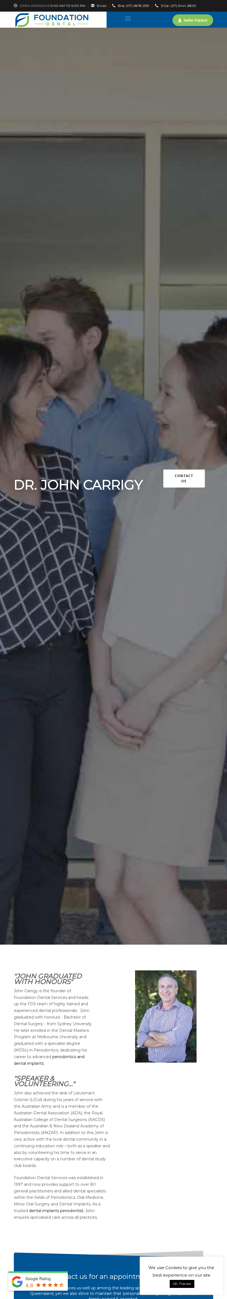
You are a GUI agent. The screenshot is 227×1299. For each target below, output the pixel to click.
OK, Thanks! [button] (182, 1284)
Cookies (173, 1267)
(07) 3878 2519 (133, 6)
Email (101, 6)
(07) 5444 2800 (178, 6)
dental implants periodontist (56, 1210)
